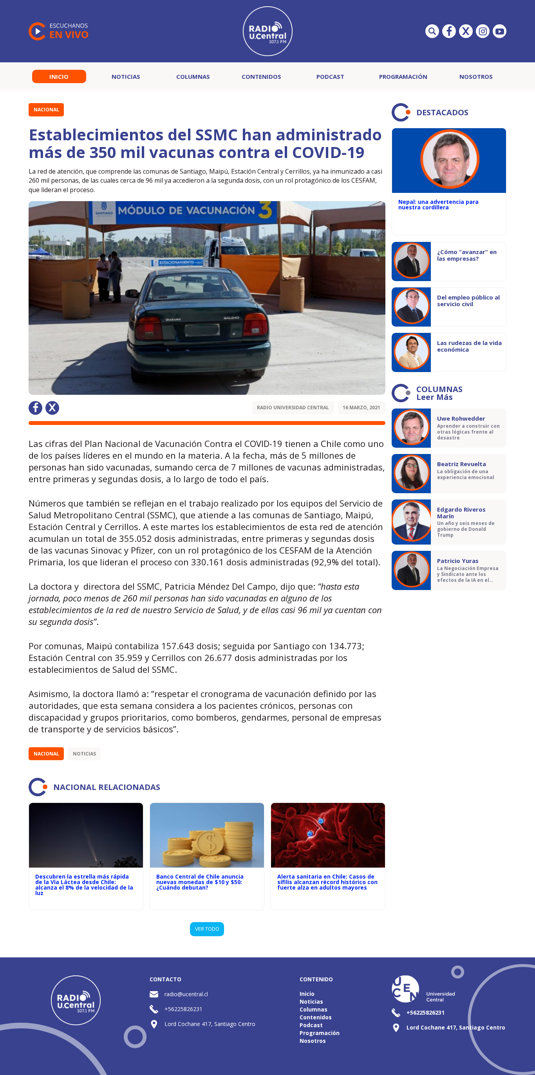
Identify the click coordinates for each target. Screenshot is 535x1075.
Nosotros (476, 76)
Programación (403, 76)
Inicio (59, 76)
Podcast (330, 76)
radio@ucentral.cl (186, 994)
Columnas (193, 76)
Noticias (126, 76)
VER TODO (207, 928)
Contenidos (261, 76)
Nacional (46, 109)
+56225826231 (183, 1009)
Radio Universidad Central (293, 407)
